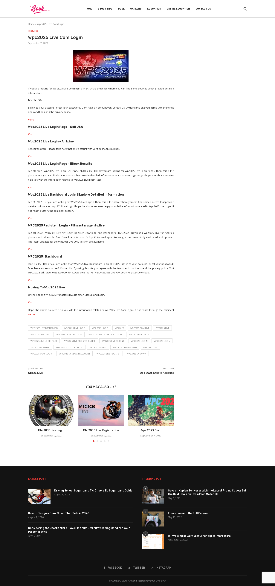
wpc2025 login (162, 341)
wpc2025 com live (139, 328)
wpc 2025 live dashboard (44, 328)
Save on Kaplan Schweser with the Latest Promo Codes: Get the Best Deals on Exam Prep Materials (207, 492)
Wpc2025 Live (162, 328)
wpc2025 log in (139, 341)
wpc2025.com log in (41, 353)
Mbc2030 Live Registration (101, 430)
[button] (33, 418)
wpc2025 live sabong (113, 341)
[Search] (245, 9)
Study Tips (105, 8)
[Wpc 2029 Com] (151, 410)
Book (121, 8)
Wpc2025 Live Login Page (43, 341)
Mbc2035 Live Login (51, 430)
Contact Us (203, 8)
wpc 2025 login (100, 328)
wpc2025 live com (40, 334)
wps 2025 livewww (136, 353)
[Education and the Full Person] (153, 519)
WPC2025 (119, 328)
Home (88, 8)
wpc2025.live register (108, 353)
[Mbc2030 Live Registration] (101, 410)
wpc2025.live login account (74, 353)
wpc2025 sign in (97, 347)
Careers (136, 8)
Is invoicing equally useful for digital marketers (199, 536)
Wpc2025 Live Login (139, 334)
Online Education (178, 8)
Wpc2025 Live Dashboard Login (105, 334)
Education (154, 8)
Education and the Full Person (188, 513)
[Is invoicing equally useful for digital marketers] (153, 541)
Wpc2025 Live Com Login (69, 334)
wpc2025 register (40, 347)
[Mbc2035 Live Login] (51, 410)
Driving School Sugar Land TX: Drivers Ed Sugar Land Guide (93, 490)
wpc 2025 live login (74, 328)
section (32, 314)
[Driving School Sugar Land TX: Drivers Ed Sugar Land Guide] (39, 496)
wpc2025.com (150, 347)
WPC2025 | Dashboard (125, 347)
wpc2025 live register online (79, 341)
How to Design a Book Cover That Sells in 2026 (58, 513)
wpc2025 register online (69, 347)
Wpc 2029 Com (151, 430)
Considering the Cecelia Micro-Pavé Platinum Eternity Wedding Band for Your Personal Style (79, 529)
